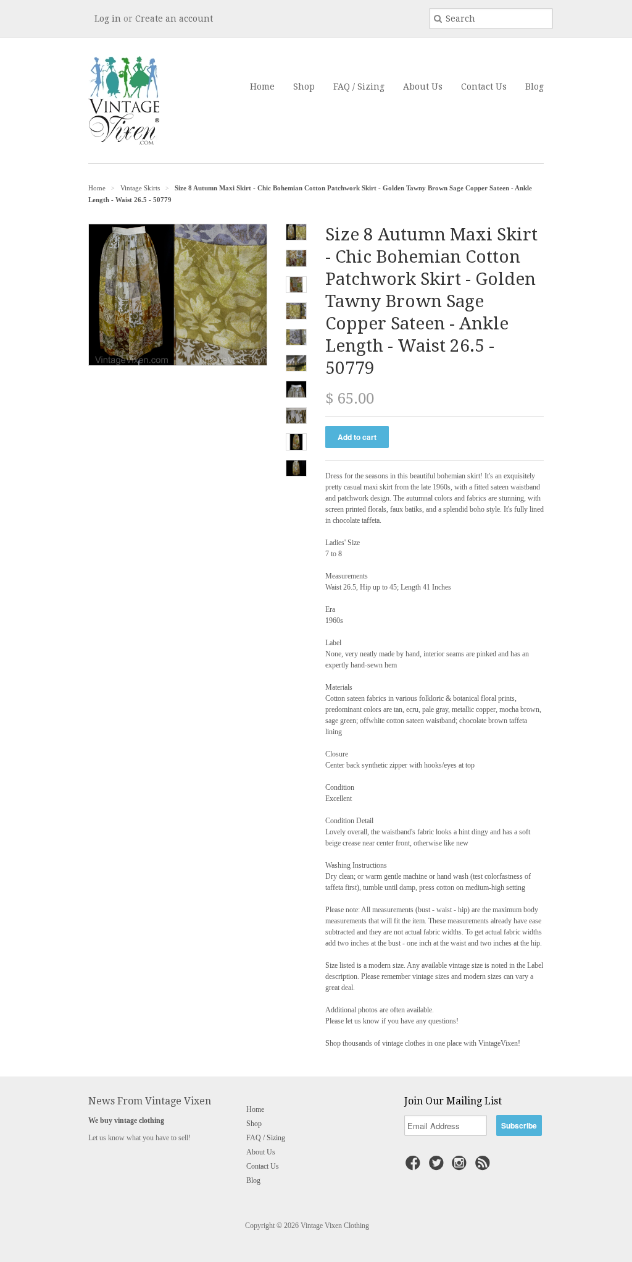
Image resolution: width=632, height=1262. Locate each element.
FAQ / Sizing (359, 86)
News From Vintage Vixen (149, 1101)
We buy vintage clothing (126, 1120)
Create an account (174, 18)
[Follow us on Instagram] (461, 1167)
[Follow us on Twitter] (438, 1167)
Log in (107, 18)
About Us (423, 86)
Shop (304, 86)
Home (262, 86)
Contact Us (484, 86)
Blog (534, 86)
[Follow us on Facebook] (414, 1167)
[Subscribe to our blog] (484, 1167)
